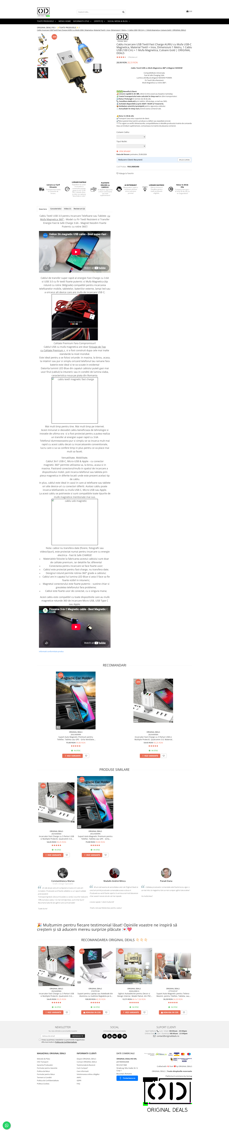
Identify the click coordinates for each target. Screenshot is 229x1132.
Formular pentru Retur (46, 1074)
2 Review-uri (132, 57)
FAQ (78, 1083)
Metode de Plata (43, 1059)
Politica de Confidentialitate (66, 1042)
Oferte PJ (98, 21)
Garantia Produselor (45, 1065)
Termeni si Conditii (44, 1077)
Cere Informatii (83, 1071)
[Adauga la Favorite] (86, 756)
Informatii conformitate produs (51, 651)
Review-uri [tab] (79, 208)
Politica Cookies (43, 1083)
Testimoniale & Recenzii (86, 1065)
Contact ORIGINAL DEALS (87, 1062)
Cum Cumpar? (82, 1068)
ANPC (79, 1077)
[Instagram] (124, 1036)
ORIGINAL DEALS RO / (47, 27)
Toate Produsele (45, 21)
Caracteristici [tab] (55, 208)
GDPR (79, 1080)
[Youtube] (109, 1036)
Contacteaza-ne (129, 1078)
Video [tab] (67, 208)
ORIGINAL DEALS (75, 732)
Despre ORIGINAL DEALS (86, 1059)
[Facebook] (104, 1036)
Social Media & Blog (118, 21)
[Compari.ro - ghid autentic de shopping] (46, 1121)
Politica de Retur (43, 1071)
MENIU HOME (65, 21)
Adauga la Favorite (126, 173)
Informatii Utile (81, 21)
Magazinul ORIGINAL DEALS (51, 1053)
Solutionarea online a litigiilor (88, 1074)
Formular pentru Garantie (47, 1068)
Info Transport (42, 1062)
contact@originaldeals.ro (167, 1036)
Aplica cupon (184, 160)
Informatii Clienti (86, 1053)
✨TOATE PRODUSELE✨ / (68, 27)
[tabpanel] (81, 65)
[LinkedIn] (114, 1036)
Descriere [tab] (43, 209)
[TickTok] (119, 1036)
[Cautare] (123, 12)
